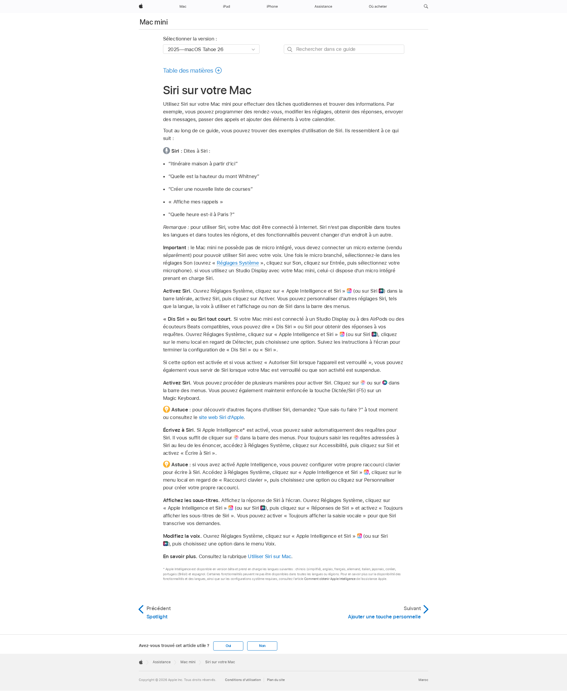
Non (262, 646)
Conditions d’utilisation (243, 680)
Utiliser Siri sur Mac (269, 556)
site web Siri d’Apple (221, 417)
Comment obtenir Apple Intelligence (330, 579)
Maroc (423, 680)
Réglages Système (238, 263)
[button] (426, 6)
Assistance (162, 662)
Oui (228, 646)
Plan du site (276, 680)
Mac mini (154, 22)
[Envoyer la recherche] (290, 49)
